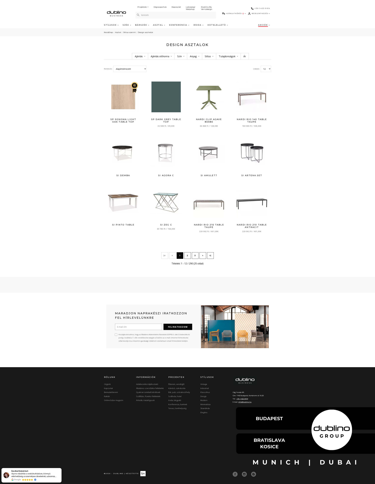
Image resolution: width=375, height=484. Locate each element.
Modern (203, 400)
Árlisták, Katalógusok (145, 400)
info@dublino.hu (245, 402)
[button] (61, 468)
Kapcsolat (176, 7)
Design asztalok (145, 32)
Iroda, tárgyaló (174, 400)
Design (203, 396)
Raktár (107, 396)
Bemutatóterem (111, 392)
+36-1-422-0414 (242, 399)
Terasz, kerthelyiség (177, 408)
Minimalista (205, 404)
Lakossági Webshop (190, 8)
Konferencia (178, 25)
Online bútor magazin (113, 400)
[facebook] (235, 474)
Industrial (204, 388)
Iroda (197, 25)
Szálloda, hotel (174, 396)
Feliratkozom (178, 326)
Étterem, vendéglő (176, 384)
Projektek (142, 7)
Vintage (203, 384)
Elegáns (203, 412)
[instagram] (244, 474)
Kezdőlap (108, 32)
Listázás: (256, 69)
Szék (126, 25)
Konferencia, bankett (177, 404)
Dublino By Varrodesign (206, 8)
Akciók (263, 25)
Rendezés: (108, 69)
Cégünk (107, 384)
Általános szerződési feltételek (150, 388)
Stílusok (110, 25)
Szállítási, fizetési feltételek (148, 396)
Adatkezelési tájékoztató (147, 384)
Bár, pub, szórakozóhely (179, 392)
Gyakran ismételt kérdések (148, 392)
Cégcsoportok (160, 7)
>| (210, 255)
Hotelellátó (217, 25)
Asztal (158, 25)
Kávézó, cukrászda (176, 388)
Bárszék (141, 25)
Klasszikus (205, 392)
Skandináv (205, 408)
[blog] (253, 474)
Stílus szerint (129, 32)
